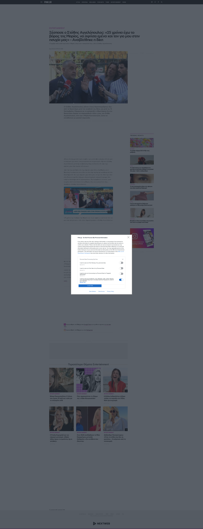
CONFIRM (90, 285)
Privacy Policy (110, 291)
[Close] (128, 237)
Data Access (101, 291)
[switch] (121, 263)
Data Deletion (92, 291)
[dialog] (101, 264)
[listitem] (101, 259)
